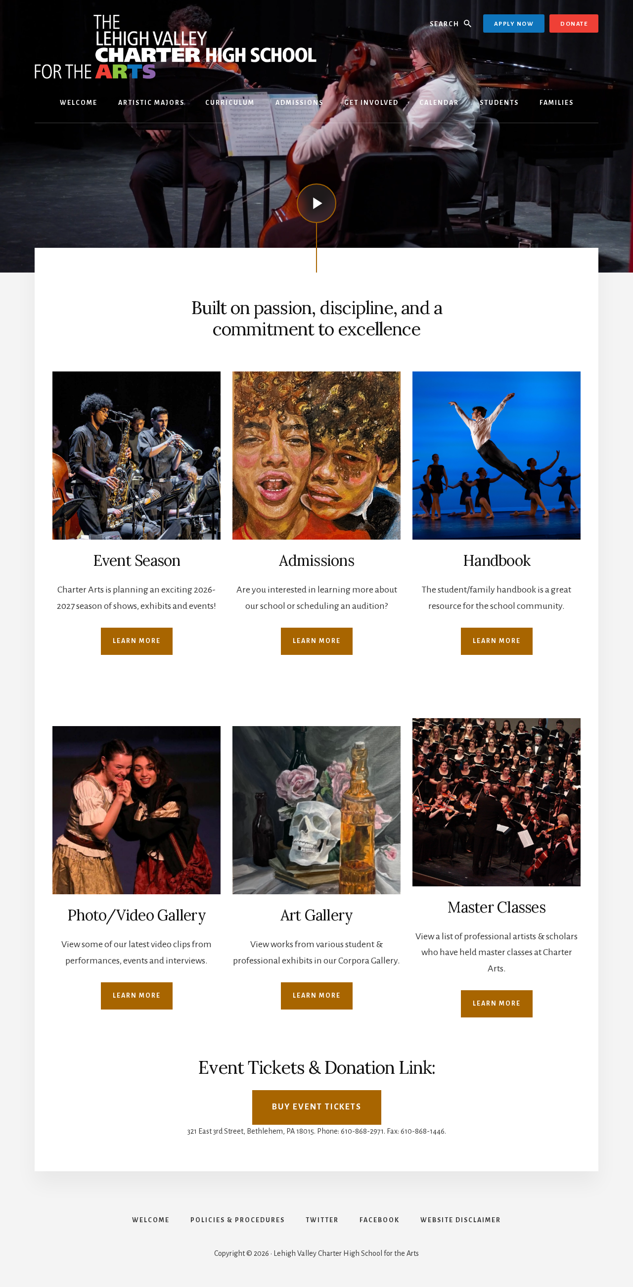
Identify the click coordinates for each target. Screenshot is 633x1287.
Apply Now (514, 24)
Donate (574, 24)
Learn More (137, 641)
